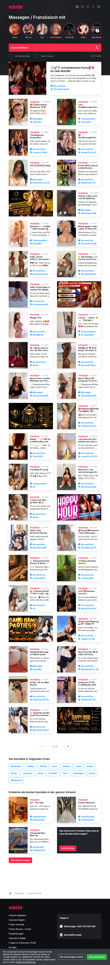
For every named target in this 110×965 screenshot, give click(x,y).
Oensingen (78, 773)
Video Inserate (47, 56)
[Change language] (77, 6)
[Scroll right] (97, 31)
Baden (90, 766)
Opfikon (31, 766)
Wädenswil (16, 780)
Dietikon (67, 766)
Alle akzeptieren (97, 957)
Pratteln (53, 773)
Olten (78, 766)
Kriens (92, 773)
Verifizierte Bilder (22, 56)
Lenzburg (27, 773)
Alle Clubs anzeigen (20, 860)
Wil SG (43, 766)
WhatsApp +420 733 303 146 (79, 926)
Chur (54, 766)
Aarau (40, 773)
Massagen (19, 893)
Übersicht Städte (17, 938)
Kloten (14, 773)
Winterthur (16, 766)
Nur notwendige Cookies (72, 957)
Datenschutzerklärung (25, 962)
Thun (65, 773)
